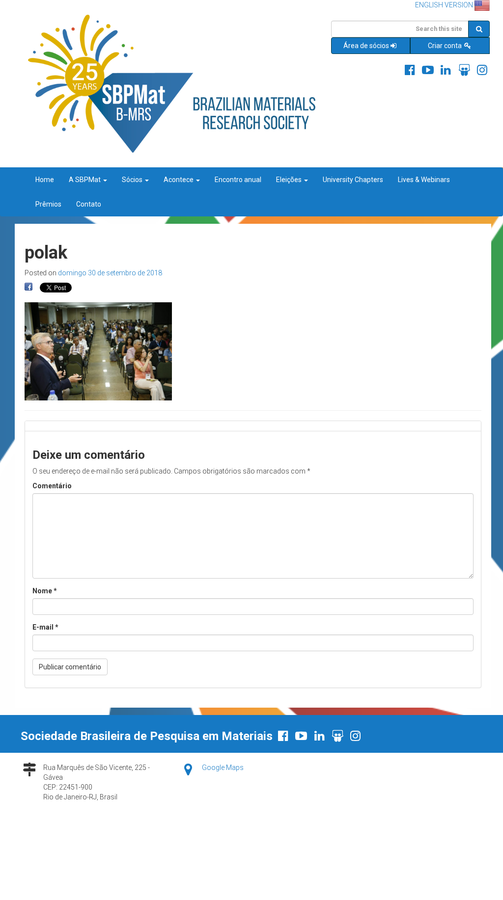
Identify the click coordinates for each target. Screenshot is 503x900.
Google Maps (223, 767)
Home (44, 180)
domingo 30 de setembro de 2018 (110, 273)
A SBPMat (85, 180)
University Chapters (353, 180)
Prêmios (48, 204)
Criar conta (445, 46)
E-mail (45, 627)
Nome (44, 591)
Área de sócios (366, 46)
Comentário (52, 486)
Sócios (133, 180)
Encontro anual (238, 180)
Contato (88, 204)
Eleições (289, 180)
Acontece (179, 180)
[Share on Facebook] (28, 287)
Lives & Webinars (424, 180)
